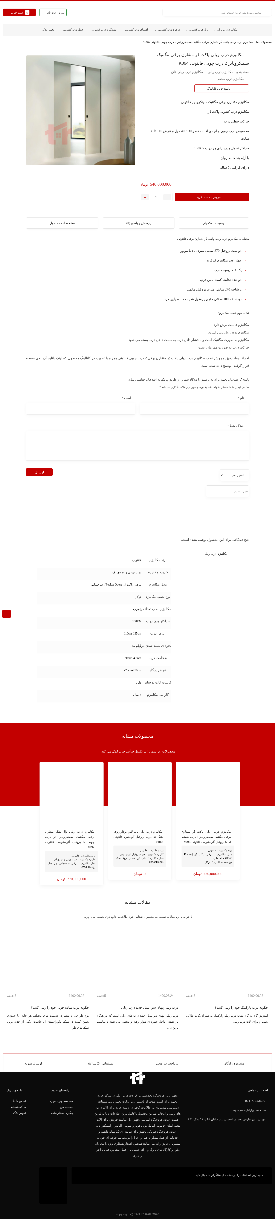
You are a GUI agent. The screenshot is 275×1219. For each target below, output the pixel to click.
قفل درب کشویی (73, 29)
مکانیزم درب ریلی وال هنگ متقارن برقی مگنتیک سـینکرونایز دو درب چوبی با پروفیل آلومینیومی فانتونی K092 (70, 839)
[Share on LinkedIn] (35, 53)
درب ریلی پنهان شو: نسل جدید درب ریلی (200, 1007)
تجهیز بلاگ (48, 29)
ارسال (39, 472)
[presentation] (274, 967)
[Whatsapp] (83, 1175)
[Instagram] (91, 1175)
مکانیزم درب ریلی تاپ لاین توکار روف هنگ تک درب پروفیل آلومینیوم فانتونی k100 (138, 837)
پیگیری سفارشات (62, 1113)
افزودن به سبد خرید (209, 197)
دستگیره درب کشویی (104, 29)
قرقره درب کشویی (169, 29)
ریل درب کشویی (198, 29)
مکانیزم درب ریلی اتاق (187, 72)
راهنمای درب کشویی (137, 29)
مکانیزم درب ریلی (227, 29)
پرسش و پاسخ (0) (138, 223)
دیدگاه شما (235, 425)
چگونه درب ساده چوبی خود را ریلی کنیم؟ (110, 1007)
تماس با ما (19, 1101)
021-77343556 (255, 1101)
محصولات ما (264, 42)
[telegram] (46, 53)
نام (241, 397)
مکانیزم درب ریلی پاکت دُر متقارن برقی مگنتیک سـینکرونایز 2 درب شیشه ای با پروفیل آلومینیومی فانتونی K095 (206, 837)
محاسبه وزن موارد (61, 1101)
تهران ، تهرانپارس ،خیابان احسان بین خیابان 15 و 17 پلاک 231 (226, 1119)
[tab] (214, 223)
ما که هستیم (18, 1107)
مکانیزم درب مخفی (230, 79)
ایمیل (126, 397)
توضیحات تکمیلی (213, 223)
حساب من (66, 1107)
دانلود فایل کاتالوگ (219, 88)
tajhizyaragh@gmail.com (249, 1110)
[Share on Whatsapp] (41, 53)
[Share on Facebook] (51, 53)
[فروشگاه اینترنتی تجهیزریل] (137, 12)
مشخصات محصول (62, 223)
